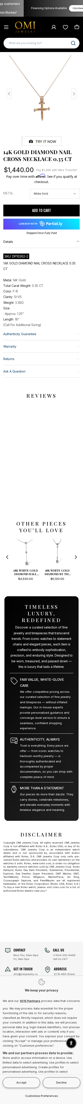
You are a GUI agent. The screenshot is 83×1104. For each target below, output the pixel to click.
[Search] (73, 43)
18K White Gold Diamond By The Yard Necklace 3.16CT (29, 572)
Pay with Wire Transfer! (56, 170)
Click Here (67, 8)
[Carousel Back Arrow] (9, 93)
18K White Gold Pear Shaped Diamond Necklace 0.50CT (61, 572)
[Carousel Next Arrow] (73, 93)
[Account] (53, 27)
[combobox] (41, 43)
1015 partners (30, 1001)
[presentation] (7, 557)
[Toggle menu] (6, 27)
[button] (71, 1043)
